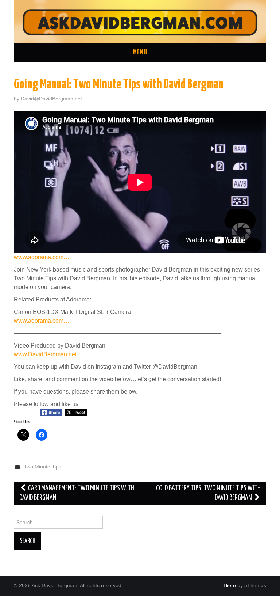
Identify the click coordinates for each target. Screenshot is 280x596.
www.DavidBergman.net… (48, 354)
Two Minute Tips (42, 467)
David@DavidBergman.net (51, 99)
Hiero (229, 585)
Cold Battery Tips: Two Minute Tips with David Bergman (208, 493)
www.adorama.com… (41, 257)
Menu (140, 52)
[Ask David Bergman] (140, 21)
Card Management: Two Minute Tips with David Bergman (76, 493)
